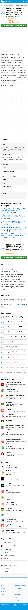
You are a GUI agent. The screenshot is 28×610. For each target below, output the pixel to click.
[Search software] (23, 1)
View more (14, 576)
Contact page (19, 304)
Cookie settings (19, 600)
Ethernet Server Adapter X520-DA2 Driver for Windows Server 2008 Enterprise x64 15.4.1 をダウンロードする (13, 235)
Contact (3, 588)
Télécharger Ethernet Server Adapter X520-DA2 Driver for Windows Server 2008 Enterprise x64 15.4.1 (13, 210)
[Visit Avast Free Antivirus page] (14, 21)
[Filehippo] (5, 1)
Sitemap (3, 594)
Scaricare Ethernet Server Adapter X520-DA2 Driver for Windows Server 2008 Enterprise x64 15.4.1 (13, 223)
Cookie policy (18, 588)
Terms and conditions (20, 585)
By (11, 16)
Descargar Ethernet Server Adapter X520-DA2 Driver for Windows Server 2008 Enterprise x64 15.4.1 (14, 229)
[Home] (1, 5)
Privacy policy (18, 591)
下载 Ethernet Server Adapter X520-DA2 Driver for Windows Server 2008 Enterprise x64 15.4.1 (13, 216)
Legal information (19, 594)
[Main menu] (26, 1)
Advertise (3, 591)
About (3, 585)
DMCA (16, 597)
